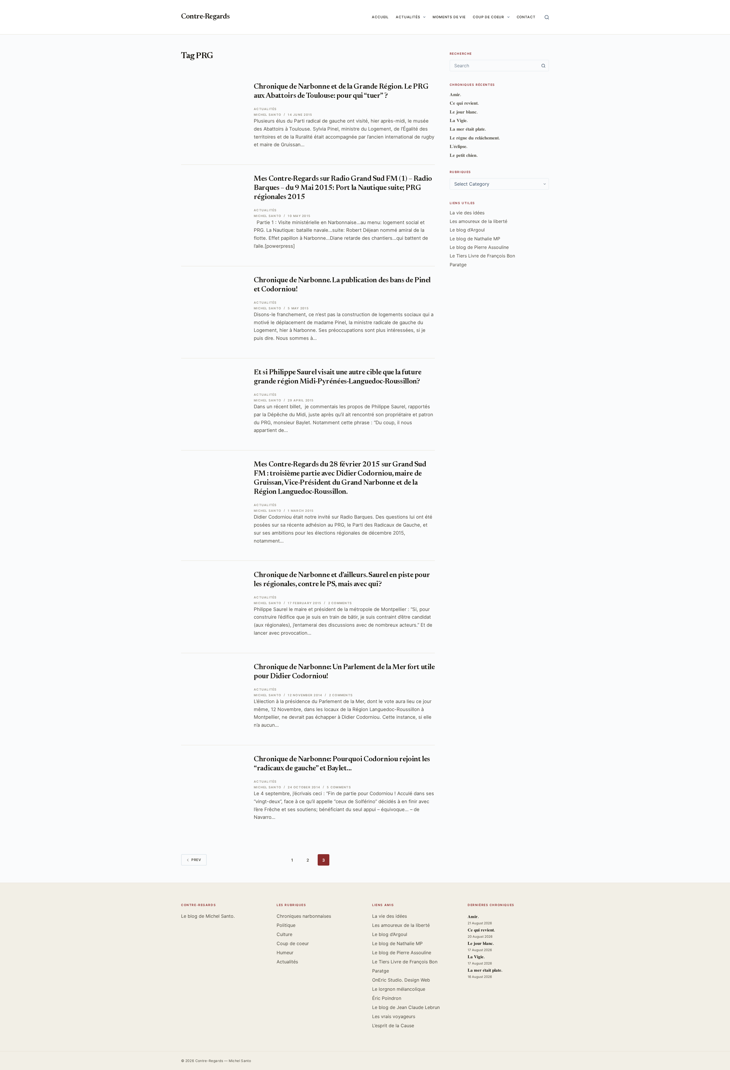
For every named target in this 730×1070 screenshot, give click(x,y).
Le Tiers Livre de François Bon (482, 256)
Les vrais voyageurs (393, 1016)
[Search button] (543, 65)
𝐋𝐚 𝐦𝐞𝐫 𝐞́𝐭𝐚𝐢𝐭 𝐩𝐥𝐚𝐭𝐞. (468, 129)
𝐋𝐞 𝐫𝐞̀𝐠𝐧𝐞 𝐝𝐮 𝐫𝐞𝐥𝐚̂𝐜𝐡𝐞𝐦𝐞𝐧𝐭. (475, 138)
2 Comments (340, 603)
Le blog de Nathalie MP (475, 238)
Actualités (408, 17)
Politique (286, 925)
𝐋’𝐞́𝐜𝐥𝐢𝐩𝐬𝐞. (458, 146)
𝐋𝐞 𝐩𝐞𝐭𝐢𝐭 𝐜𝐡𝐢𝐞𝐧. (464, 155)
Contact (526, 17)
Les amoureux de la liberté (478, 221)
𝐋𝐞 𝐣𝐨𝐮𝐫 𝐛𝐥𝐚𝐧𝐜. (464, 112)
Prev (196, 860)
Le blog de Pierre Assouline (479, 247)
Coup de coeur (488, 17)
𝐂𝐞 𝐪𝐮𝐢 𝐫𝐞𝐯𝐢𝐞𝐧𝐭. (464, 103)
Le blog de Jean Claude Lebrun (406, 1007)
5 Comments (339, 787)
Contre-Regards (205, 17)
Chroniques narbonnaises (304, 916)
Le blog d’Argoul (467, 230)
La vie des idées (467, 213)
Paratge (458, 264)
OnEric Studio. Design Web (401, 980)
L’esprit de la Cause (393, 1025)
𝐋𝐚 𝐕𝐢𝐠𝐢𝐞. (459, 120)
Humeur (285, 952)
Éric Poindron (386, 998)
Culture (284, 934)
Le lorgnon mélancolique (398, 989)
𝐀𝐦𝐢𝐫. (455, 94)
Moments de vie (449, 17)
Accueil (380, 17)
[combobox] (494, 65)
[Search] (547, 17)
